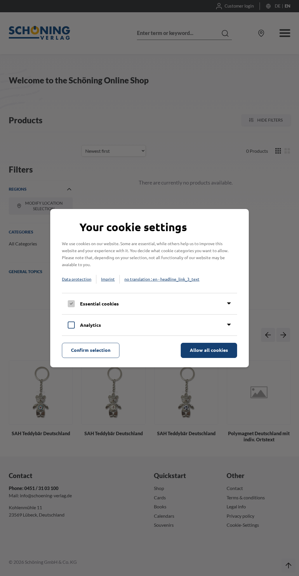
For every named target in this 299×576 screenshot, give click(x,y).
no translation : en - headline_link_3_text (161, 279)
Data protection (76, 279)
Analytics (90, 325)
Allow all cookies (209, 350)
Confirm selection (90, 350)
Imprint (108, 279)
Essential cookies (99, 304)
